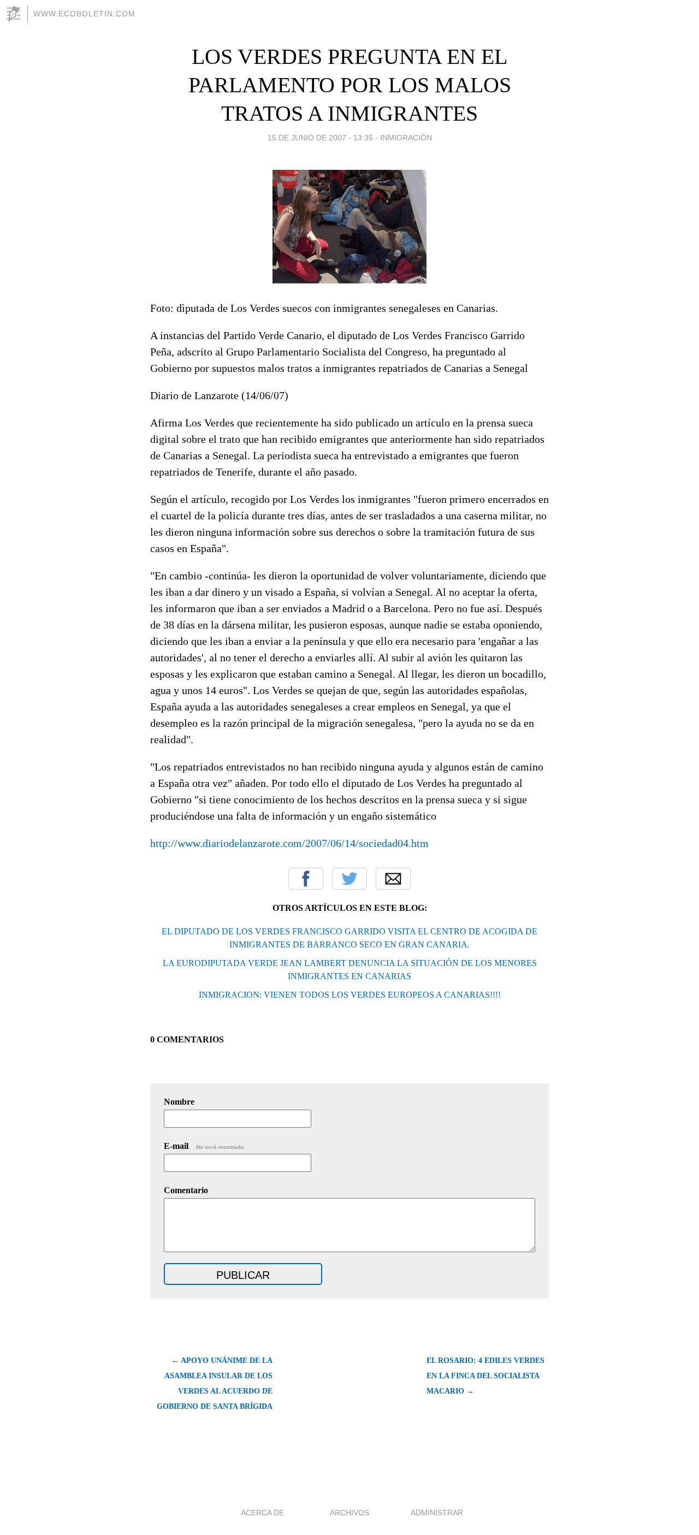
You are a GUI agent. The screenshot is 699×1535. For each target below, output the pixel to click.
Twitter (349, 879)
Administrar (437, 1512)
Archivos (349, 1512)
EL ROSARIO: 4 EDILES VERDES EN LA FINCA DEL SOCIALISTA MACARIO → (485, 1375)
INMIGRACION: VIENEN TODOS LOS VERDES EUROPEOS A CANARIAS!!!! (350, 994)
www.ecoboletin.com (84, 13)
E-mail (204, 1146)
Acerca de (262, 1512)
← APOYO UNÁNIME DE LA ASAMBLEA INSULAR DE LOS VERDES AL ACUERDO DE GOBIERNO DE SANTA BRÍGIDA (215, 1383)
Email (393, 879)
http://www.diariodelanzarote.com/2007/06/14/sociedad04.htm (289, 843)
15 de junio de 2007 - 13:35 (320, 137)
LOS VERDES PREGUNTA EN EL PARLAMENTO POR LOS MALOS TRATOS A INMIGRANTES (349, 85)
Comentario (186, 1190)
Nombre (179, 1101)
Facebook (305, 879)
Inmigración (406, 137)
